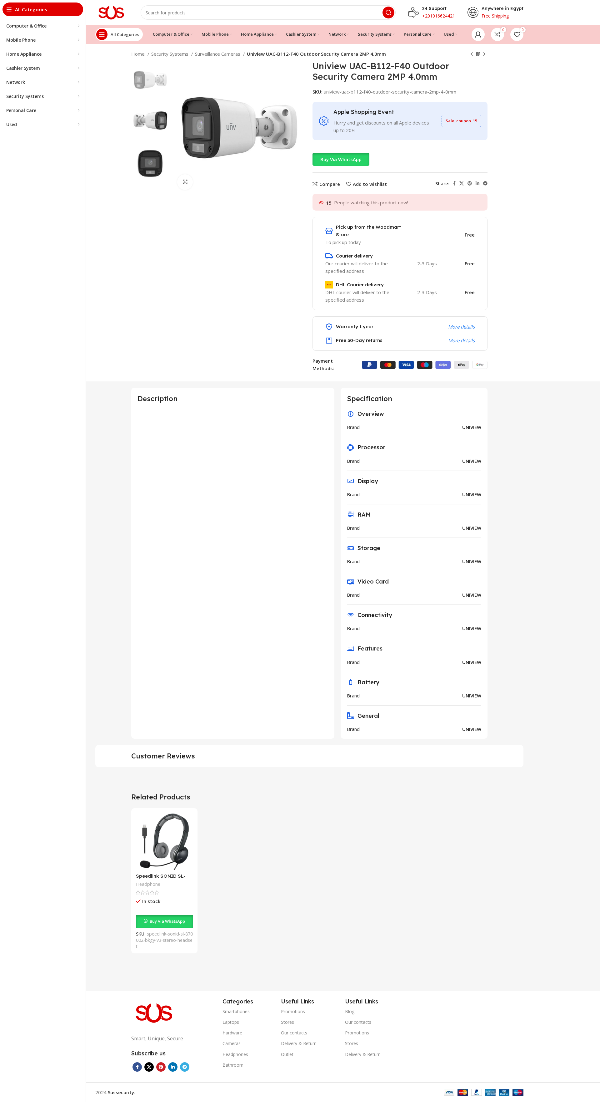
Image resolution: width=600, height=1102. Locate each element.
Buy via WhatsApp (341, 159)
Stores (287, 1022)
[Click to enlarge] (185, 182)
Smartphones (236, 1011)
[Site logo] (111, 12)
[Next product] (484, 54)
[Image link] (154, 1012)
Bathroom (232, 1065)
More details (461, 327)
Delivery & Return (299, 1043)
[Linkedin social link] (477, 183)
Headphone (148, 884)
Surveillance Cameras (218, 54)
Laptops (230, 1022)
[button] (340, 159)
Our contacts (294, 1033)
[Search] (388, 12)
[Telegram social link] (485, 183)
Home (138, 54)
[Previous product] (472, 54)
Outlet (287, 1054)
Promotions (293, 1011)
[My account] (478, 34)
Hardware (232, 1033)
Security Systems (170, 54)
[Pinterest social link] (470, 183)
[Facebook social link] (454, 183)
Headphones (235, 1054)
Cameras (231, 1043)
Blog (349, 1011)
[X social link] (462, 183)
